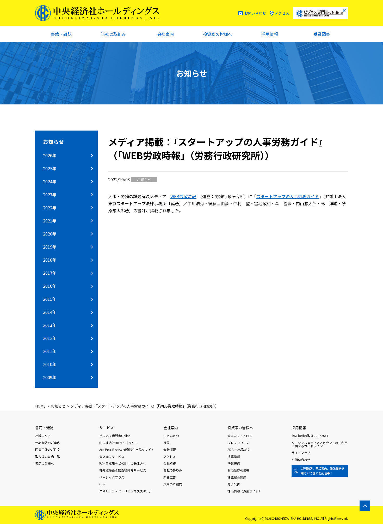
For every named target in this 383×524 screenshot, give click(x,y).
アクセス (282, 13)
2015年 (50, 299)
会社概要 (169, 449)
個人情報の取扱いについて (310, 435)
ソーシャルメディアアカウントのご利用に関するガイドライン (320, 444)
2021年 (50, 220)
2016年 (50, 286)
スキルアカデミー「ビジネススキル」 (125, 491)
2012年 (50, 338)
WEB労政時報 (183, 196)
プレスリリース (238, 442)
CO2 (102, 484)
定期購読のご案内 (47, 442)
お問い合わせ (255, 13)
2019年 (50, 247)
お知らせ (53, 141)
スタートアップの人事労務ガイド (287, 196)
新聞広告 (169, 477)
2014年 (50, 312)
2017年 (50, 273)
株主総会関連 (236, 477)
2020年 (50, 234)
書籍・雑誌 (61, 34)
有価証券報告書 (238, 470)
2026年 (50, 155)
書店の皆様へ (44, 463)
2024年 (50, 181)
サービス (106, 427)
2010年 (50, 364)
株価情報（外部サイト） (244, 491)
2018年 (50, 260)
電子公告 (233, 484)
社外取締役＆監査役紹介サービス (122, 470)
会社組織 (169, 463)
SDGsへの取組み (239, 449)
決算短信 (233, 463)
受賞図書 (321, 34)
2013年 (50, 325)
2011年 (50, 351)
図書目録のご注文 (47, 449)
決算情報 (233, 456)
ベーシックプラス (111, 477)
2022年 (50, 207)
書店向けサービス (111, 456)
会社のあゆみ (172, 470)
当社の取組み (113, 34)
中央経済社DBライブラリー (118, 442)
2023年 (50, 194)
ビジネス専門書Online (114, 435)
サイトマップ (301, 452)
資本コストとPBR (239, 435)
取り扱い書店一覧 (47, 456)
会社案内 (165, 34)
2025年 (50, 168)
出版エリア (43, 435)
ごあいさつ (171, 435)
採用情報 (269, 34)
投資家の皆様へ (217, 34)
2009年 (50, 377)
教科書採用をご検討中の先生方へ (122, 463)
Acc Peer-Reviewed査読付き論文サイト (126, 449)
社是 (166, 442)
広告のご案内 (172, 484)
